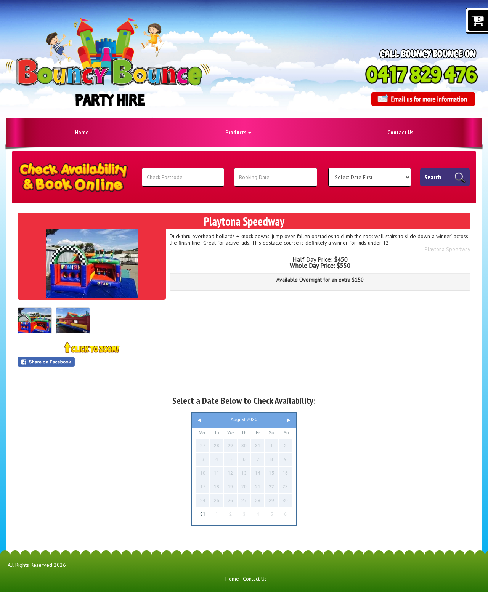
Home (82, 132)
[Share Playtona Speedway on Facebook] (92, 362)
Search (432, 177)
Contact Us (400, 132)
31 (202, 514)
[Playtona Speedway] (91, 263)
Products (236, 132)
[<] (199, 420)
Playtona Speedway (447, 249)
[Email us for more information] (423, 99)
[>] (288, 420)
